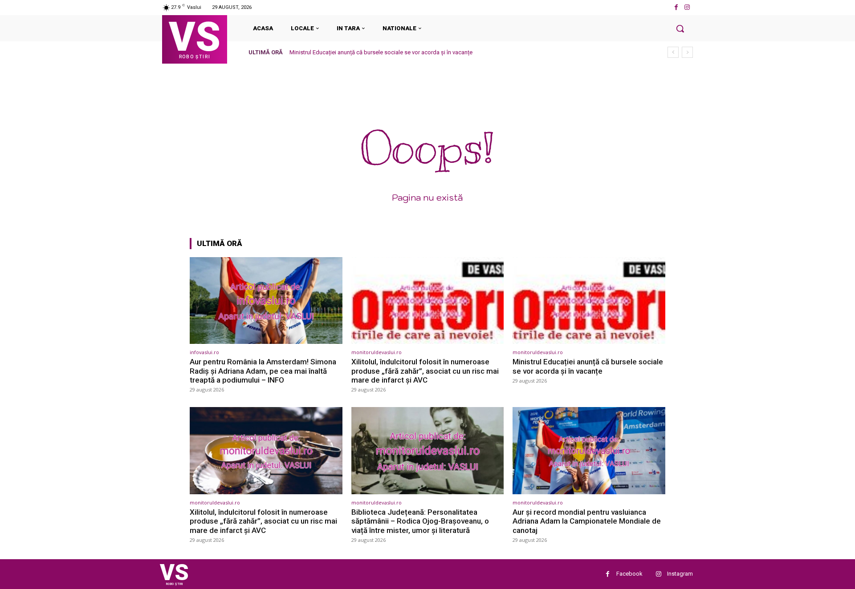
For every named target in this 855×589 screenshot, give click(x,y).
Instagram (680, 573)
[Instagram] (687, 7)
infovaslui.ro (204, 352)
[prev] (673, 52)
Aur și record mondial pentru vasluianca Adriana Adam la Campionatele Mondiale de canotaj (587, 521)
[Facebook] (676, 7)
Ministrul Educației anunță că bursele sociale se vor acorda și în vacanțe (380, 52)
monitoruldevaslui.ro (376, 352)
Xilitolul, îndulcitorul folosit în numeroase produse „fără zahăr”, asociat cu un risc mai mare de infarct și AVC (425, 370)
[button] (680, 28)
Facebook (629, 573)
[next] (687, 52)
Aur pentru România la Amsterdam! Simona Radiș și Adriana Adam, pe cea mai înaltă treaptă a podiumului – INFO (263, 370)
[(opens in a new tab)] (266, 300)
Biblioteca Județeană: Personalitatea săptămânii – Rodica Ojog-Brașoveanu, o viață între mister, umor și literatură (420, 521)
